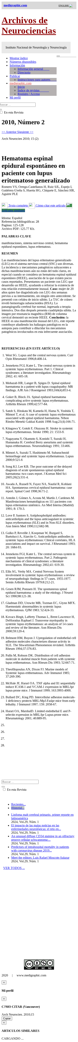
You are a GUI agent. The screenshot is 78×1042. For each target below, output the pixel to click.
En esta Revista (16, 789)
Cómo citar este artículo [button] (50, 205)
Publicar (15, 76)
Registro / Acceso (29, 94)
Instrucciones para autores (37, 79)
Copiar (7, 1018)
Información (17, 65)
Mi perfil (15, 97)
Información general (33, 69)
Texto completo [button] (18, 205)
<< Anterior (9, 132)
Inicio (21, 86)
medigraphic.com (20, 83)
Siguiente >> (25, 132)
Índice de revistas (33, 90)
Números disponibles (23, 61)
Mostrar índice (19, 58)
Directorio (24, 72)
